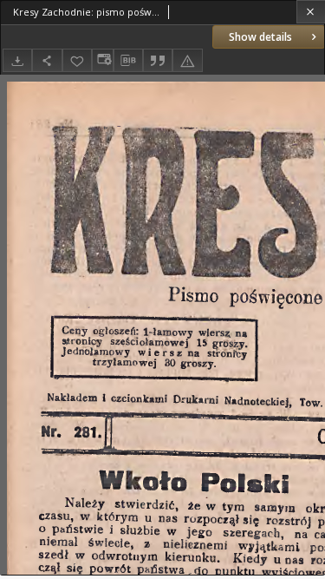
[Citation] (157, 60)
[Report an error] (187, 60)
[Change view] (102, 60)
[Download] (17, 60)
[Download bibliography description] (128, 61)
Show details (260, 37)
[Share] (47, 60)
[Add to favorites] (77, 60)
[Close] (310, 11)
